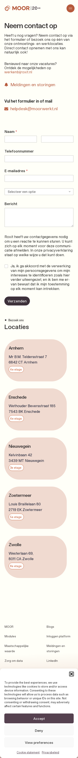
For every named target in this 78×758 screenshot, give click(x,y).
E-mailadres (16, 171)
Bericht (11, 204)
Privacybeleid (50, 752)
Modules (10, 636)
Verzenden (17, 301)
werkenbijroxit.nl (18, 72)
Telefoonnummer (19, 151)
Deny (39, 730)
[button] (71, 674)
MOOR (9, 626)
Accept (39, 718)
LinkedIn (52, 660)
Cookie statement (28, 752)
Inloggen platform (58, 636)
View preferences (39, 742)
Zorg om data (14, 660)
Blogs (50, 626)
